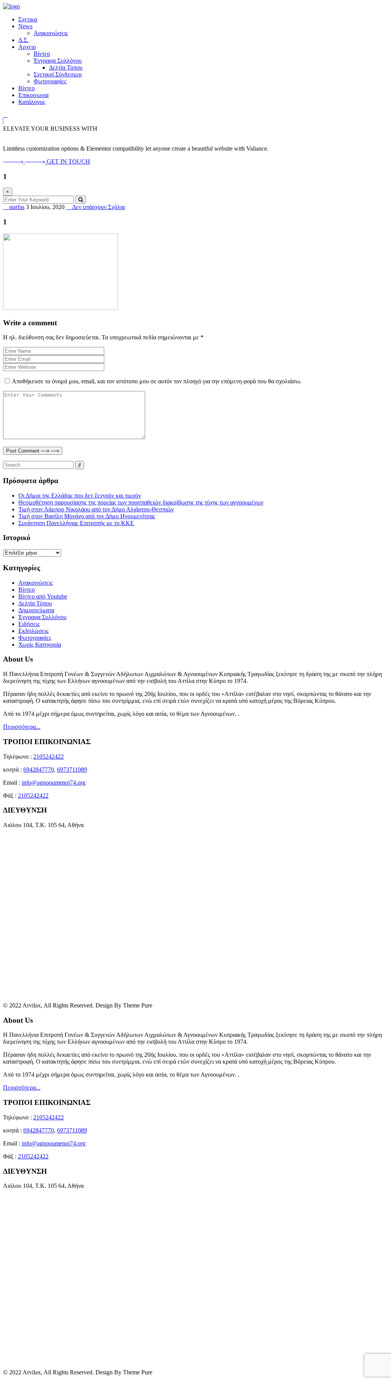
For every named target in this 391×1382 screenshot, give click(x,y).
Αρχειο (27, 47)
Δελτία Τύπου (65, 67)
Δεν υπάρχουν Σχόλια (98, 207)
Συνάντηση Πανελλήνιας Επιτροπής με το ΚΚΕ (76, 523)
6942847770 (38, 769)
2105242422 (48, 756)
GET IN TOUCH (68, 161)
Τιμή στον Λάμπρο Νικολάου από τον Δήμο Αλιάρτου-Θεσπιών (96, 509)
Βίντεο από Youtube (42, 596)
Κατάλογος (31, 102)
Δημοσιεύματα (36, 610)
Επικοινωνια (33, 95)
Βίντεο (42, 53)
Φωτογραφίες (50, 81)
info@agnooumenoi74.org (54, 782)
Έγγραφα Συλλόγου (58, 60)
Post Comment (23, 451)
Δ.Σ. (23, 40)
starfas (16, 207)
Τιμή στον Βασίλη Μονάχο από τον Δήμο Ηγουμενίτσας (86, 516)
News (25, 26)
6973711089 (72, 769)
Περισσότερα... (21, 726)
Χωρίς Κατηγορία (39, 644)
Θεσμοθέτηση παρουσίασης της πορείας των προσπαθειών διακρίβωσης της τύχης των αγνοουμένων (140, 502)
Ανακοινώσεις (51, 33)
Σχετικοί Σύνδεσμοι (58, 74)
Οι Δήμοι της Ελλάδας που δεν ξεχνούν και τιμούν (79, 495)
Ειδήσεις (29, 624)
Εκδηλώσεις (33, 631)
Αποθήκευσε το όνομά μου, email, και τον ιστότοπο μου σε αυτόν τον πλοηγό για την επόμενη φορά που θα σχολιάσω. (157, 381)
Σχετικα (27, 19)
